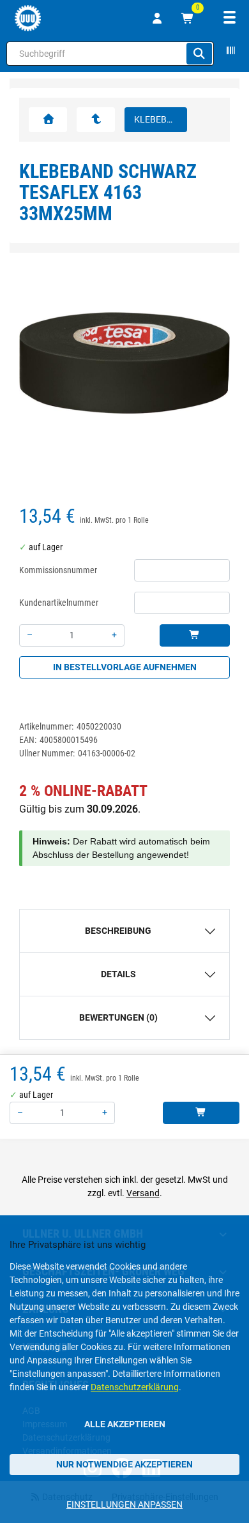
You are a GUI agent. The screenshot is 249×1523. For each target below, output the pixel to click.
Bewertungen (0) (118, 1017)
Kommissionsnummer (58, 570)
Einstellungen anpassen (124, 1504)
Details (118, 974)
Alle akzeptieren (124, 1424)
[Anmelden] (157, 18)
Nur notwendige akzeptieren (124, 1464)
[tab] (124, 931)
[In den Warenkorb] (195, 635)
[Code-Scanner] (230, 53)
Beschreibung (118, 931)
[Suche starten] (199, 53)
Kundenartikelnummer (58, 602)
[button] (36, 370)
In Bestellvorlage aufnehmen (125, 667)
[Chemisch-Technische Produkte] (96, 119)
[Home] (28, 18)
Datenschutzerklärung (135, 1387)
